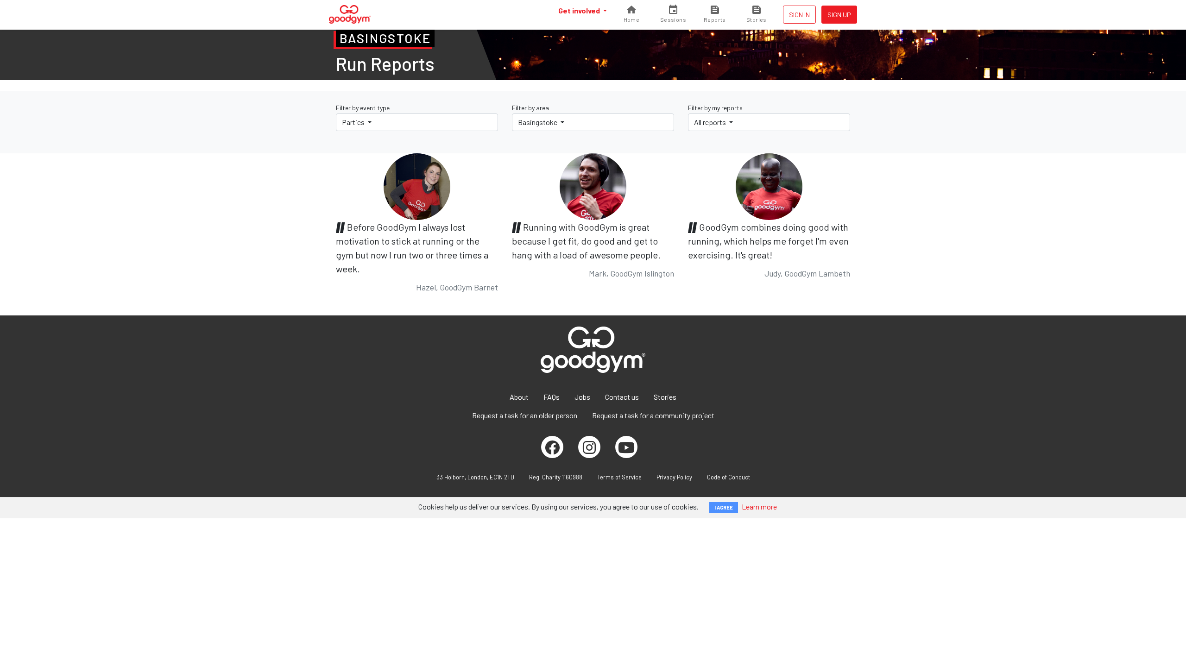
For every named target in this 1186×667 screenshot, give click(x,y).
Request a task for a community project (653, 415)
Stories (665, 396)
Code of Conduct (728, 477)
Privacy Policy (674, 477)
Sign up (839, 15)
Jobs (582, 396)
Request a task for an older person (524, 415)
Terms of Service (619, 477)
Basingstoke (538, 122)
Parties (354, 122)
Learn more (759, 506)
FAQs (551, 396)
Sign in (799, 15)
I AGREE (723, 507)
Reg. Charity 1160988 (555, 477)
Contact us (622, 396)
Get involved (579, 10)
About (519, 396)
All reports (710, 122)
